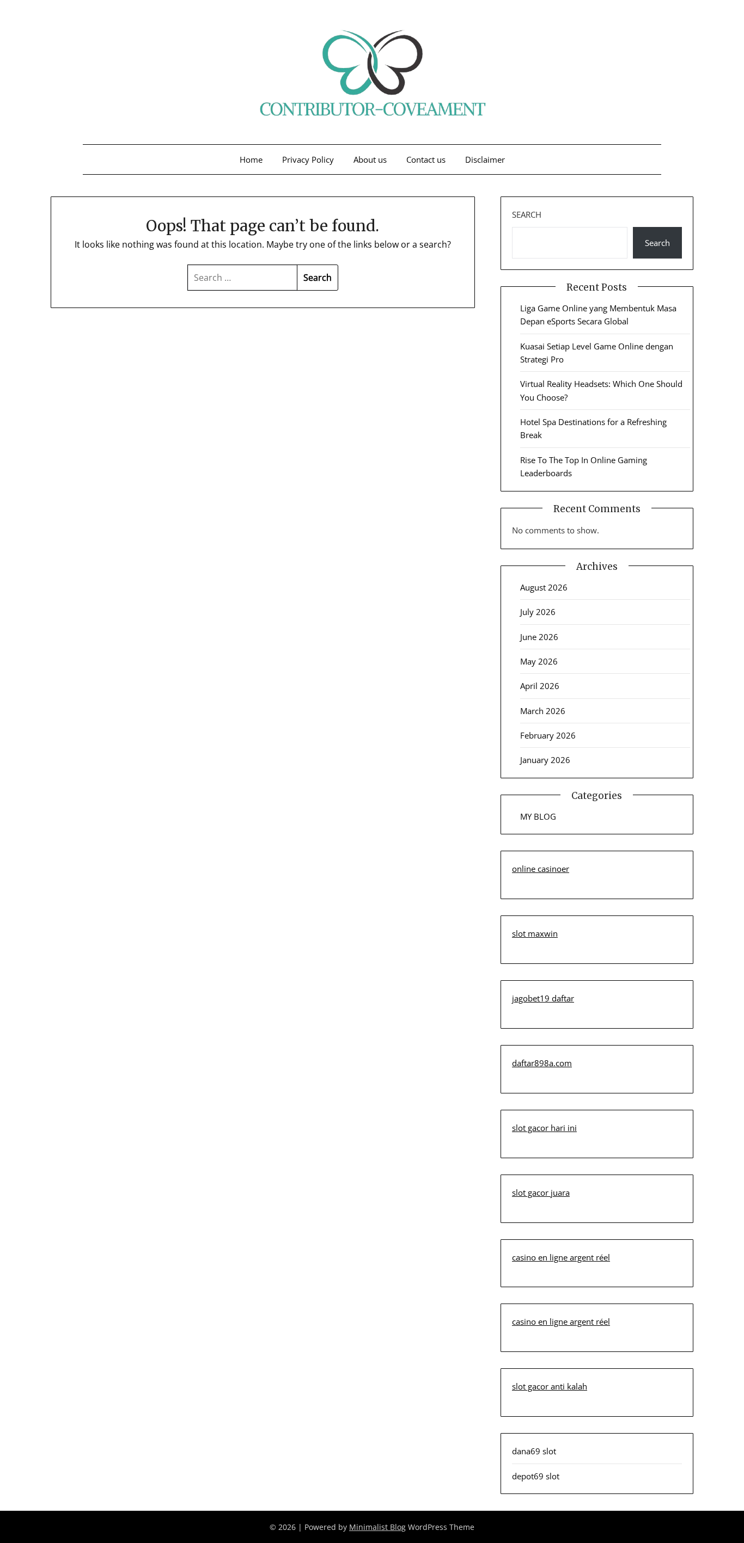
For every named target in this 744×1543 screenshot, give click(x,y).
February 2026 (548, 735)
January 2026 (545, 759)
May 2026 (539, 661)
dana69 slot (534, 1451)
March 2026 (542, 710)
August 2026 (544, 587)
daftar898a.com (542, 1063)
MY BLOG (538, 816)
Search (526, 214)
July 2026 (538, 611)
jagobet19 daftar (543, 998)
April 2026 (539, 685)
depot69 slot (535, 1476)
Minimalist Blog (377, 1527)
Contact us (426, 159)
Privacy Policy (308, 159)
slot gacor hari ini (544, 1127)
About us (370, 159)
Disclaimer (485, 159)
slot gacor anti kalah (549, 1386)
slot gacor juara (541, 1192)
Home (251, 159)
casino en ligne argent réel (561, 1257)
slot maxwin (535, 933)
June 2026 (539, 636)
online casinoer (540, 868)
